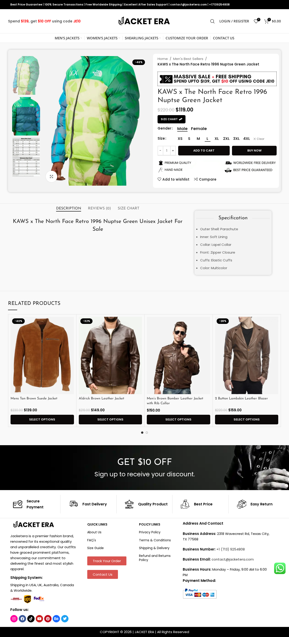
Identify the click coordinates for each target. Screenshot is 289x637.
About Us (94, 532)
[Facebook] (22, 618)
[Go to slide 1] (142, 432)
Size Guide (95, 548)
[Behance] (56, 618)
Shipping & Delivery (154, 548)
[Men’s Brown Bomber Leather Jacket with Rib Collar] (178, 355)
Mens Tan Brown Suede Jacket (34, 398)
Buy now (254, 150)
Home (163, 58)
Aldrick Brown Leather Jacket (101, 398)
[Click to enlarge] (51, 176)
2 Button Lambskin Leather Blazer (241, 398)
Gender (164, 128)
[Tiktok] (31, 618)
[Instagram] (14, 618)
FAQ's (91, 540)
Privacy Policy (150, 532)
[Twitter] (64, 618)
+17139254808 (219, 4)
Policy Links (149, 524)
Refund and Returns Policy (155, 557)
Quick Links (97, 524)
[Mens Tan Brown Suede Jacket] (42, 355)
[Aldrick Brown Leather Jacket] (110, 355)
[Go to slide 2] (147, 432)
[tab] (68, 208)
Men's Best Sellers (188, 58)
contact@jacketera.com (188, 4)
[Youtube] (39, 618)
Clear (260, 139)
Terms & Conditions (155, 540)
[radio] (182, 128)
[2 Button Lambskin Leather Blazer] (246, 355)
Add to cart (204, 150)
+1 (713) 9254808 (230, 549)
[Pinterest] (48, 618)
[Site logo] (144, 21)
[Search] (212, 21)
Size (161, 138)
